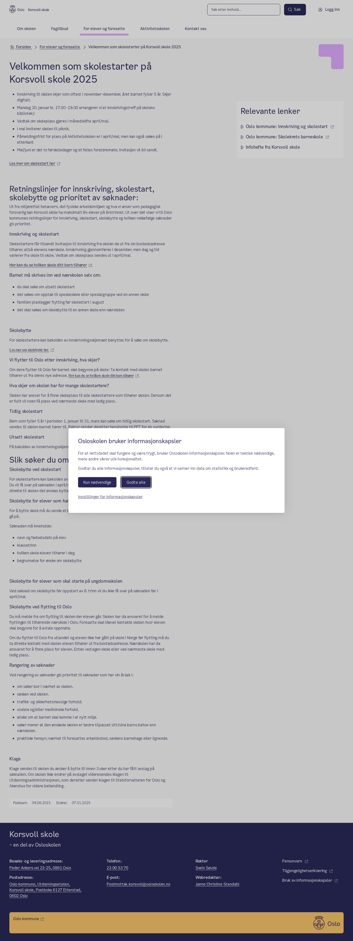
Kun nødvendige (97, 482)
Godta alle (136, 482)
